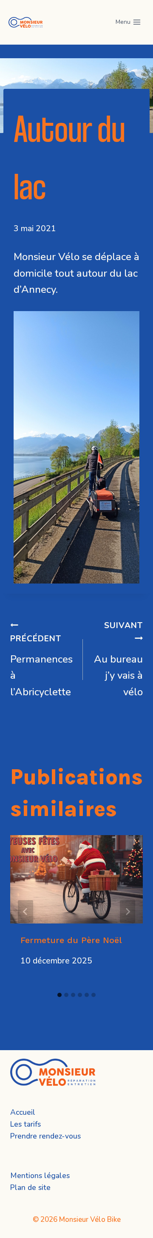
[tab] (59, 995)
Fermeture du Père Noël (71, 940)
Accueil (22, 1112)
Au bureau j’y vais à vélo (118, 659)
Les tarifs (25, 1124)
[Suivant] (127, 911)
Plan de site (30, 1187)
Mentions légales (40, 1175)
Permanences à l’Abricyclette (41, 666)
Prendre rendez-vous (45, 1136)
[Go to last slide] (25, 911)
